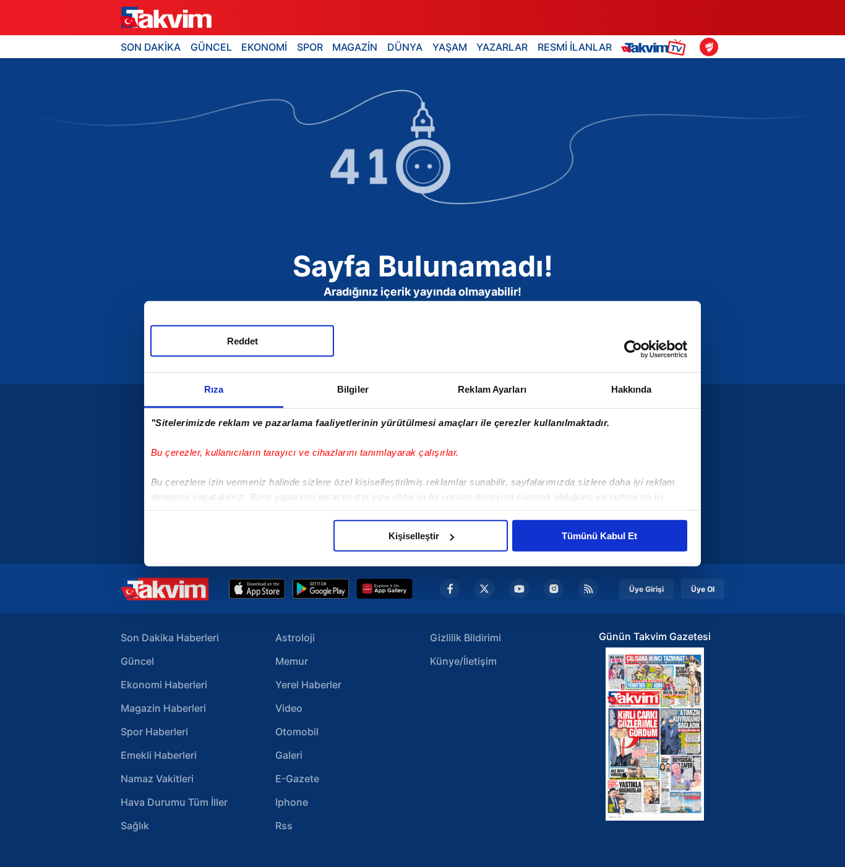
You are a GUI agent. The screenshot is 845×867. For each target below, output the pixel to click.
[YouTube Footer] (519, 589)
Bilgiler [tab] (353, 389)
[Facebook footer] (450, 589)
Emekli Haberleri (159, 755)
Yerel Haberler (308, 684)
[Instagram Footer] (554, 589)
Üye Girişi (646, 589)
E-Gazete (297, 778)
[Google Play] (321, 589)
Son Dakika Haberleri (170, 637)
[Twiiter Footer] (484, 589)
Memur (291, 661)
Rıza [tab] (213, 389)
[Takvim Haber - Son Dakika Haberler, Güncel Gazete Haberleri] (164, 589)
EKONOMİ (264, 47)
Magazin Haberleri (163, 708)
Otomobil (297, 731)
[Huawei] (384, 589)
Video (288, 708)
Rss (284, 825)
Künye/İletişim (463, 661)
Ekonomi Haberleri (164, 684)
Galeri (288, 755)
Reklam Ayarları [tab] (492, 389)
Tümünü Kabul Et (599, 536)
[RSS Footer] (588, 589)
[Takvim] (165, 18)
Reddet (242, 341)
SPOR (310, 47)
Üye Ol (702, 589)
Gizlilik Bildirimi (465, 637)
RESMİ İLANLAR (575, 47)
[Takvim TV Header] (655, 46)
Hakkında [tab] (631, 389)
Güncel (137, 661)
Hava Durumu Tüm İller (174, 802)
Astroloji (295, 637)
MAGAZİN (354, 47)
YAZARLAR (502, 47)
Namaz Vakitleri (157, 778)
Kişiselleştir (413, 536)
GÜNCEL (211, 47)
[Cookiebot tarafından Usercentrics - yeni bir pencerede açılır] (633, 349)
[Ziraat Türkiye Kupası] (709, 47)
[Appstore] (257, 589)
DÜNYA (404, 47)
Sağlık (135, 825)
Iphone (291, 802)
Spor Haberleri (154, 731)
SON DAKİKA (151, 47)
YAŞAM (449, 47)
